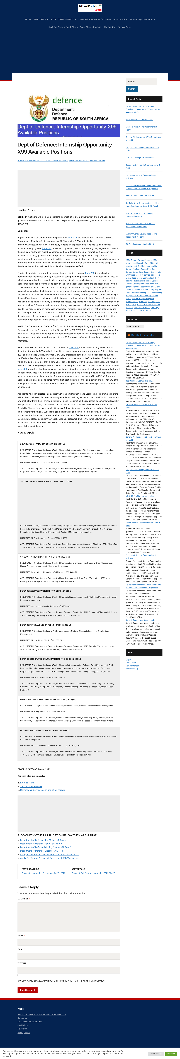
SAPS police (131, 304)
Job (146, 289)
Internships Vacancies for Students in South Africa (103, 19)
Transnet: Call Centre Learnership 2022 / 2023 (93, 873)
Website (22, 963)
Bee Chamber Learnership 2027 (139, 119)
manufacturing (132, 301)
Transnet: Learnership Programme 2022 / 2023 (43, 873)
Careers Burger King (134, 272)
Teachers (138, 307)
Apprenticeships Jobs (135, 263)
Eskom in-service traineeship (147, 275)
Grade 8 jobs (154, 287)
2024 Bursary (131, 260)
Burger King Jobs (148, 269)
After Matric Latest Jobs (142, 335)
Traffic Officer (138, 310)
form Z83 (72, 237)
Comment (24, 898)
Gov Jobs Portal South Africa (30, 1021)
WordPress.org (132, 668)
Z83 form (74, 347)
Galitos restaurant (150, 284)
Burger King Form (133, 269)
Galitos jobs (138, 284)
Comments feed (132, 666)
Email (21, 949)
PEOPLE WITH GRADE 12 (62, 19)
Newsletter (22, 1029)
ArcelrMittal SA (151, 263)
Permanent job (97, 161)
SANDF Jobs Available (31, 786)
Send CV (149, 304)
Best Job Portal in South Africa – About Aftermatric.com (75, 27)
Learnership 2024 (144, 293)
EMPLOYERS (40, 19)
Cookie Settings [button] (156, 1054)
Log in (128, 660)
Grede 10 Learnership (135, 289)
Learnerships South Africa (142, 19)
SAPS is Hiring (27, 782)
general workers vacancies (137, 287)
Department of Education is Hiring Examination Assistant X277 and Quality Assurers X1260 (143, 109)
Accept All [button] (171, 1054)
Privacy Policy (124, 27)
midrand (151, 301)
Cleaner (146, 272)
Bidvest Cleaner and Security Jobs (140, 196)
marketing (143, 301)
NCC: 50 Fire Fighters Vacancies (140, 158)
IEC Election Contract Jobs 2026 (140, 244)
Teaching (146, 307)
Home (28, 19)
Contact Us (109, 27)
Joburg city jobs (155, 289)
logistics (150, 298)
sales (157, 301)
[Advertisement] (90, 50)
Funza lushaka (139, 281)
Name (21, 935)
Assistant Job (131, 266)
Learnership (131, 293)
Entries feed (131, 663)
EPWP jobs (130, 275)
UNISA (148, 310)
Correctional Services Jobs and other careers (42, 790)
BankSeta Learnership (147, 266)
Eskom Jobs (131, 278)
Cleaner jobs (156, 272)
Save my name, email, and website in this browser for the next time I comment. (62, 981)
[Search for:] (144, 81)
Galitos (148, 281)
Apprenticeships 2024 (147, 260)
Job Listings (23, 1025)
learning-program (139, 298)
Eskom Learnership (145, 278)
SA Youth (141, 304)
